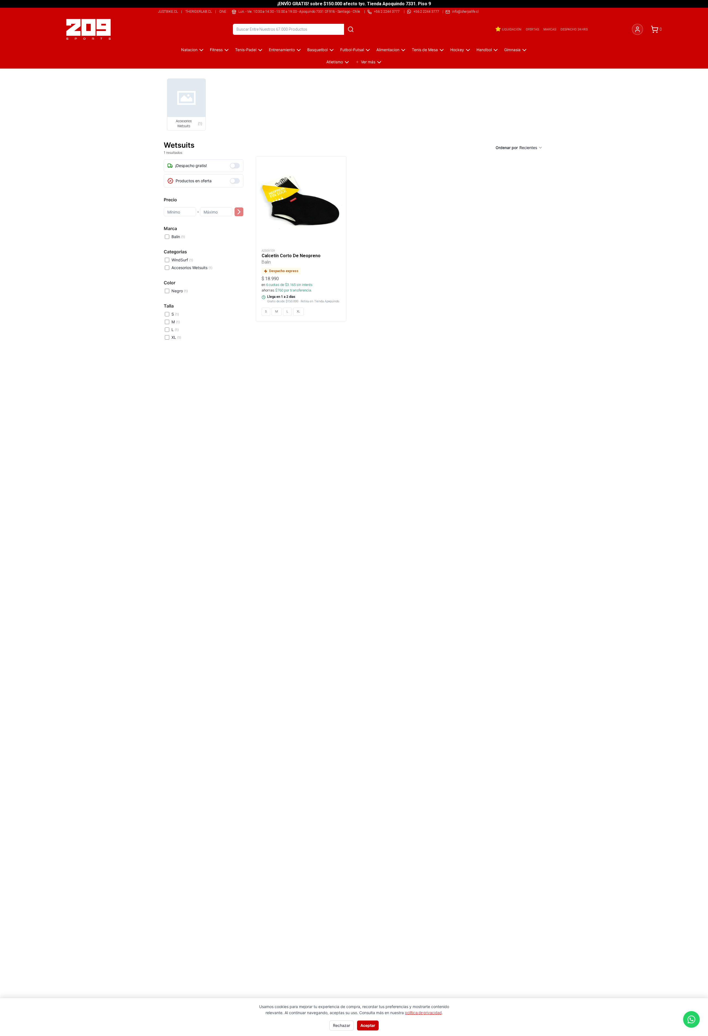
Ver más (368, 61)
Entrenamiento (282, 49)
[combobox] (531, 147)
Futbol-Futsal (352, 49)
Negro (179, 290)
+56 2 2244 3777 (426, 11)
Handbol (484, 49)
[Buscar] (350, 29)
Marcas (549, 29)
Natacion (189, 49)
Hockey (457, 49)
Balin (178, 236)
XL (176, 337)
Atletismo (334, 61)
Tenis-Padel (245, 49)
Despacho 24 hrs (574, 29)
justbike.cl (168, 11)
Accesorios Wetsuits (191, 267)
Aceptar (367, 1025)
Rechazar (341, 1025)
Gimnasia (512, 49)
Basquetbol (317, 49)
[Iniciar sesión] (637, 29)
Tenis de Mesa (425, 49)
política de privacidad (423, 1012)
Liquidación (511, 29)
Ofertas (532, 29)
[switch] (235, 165)
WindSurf (182, 259)
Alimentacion (387, 49)
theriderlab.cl (198, 11)
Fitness (216, 49)
